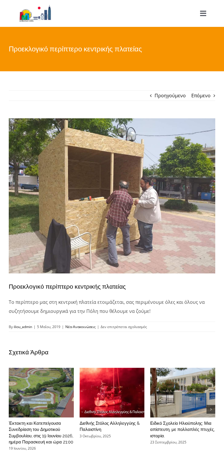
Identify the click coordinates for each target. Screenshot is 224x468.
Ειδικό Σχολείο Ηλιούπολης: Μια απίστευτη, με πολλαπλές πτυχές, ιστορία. (182, 429)
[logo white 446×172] (35, 7)
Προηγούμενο (170, 95)
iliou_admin (23, 326)
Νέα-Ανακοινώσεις (80, 326)
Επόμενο (201, 95)
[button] (13, 409)
